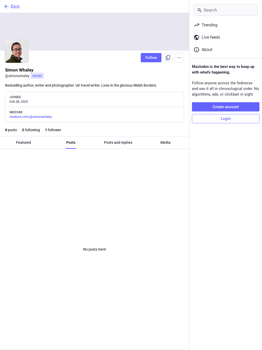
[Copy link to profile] (168, 57)
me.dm (37, 76)
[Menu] (179, 57)
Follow (151, 57)
